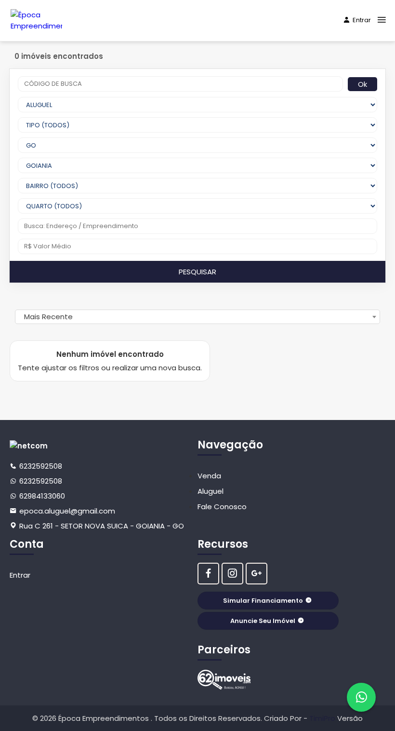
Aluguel (211, 491)
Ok (362, 84)
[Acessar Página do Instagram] (232, 573)
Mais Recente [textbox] (48, 316)
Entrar (362, 20)
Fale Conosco (222, 506)
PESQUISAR (197, 272)
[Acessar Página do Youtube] (256, 573)
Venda (209, 476)
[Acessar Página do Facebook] (208, 573)
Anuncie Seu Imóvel (262, 620)
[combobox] (197, 317)
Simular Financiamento (263, 600)
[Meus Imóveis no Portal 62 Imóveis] (224, 679)
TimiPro (323, 718)
